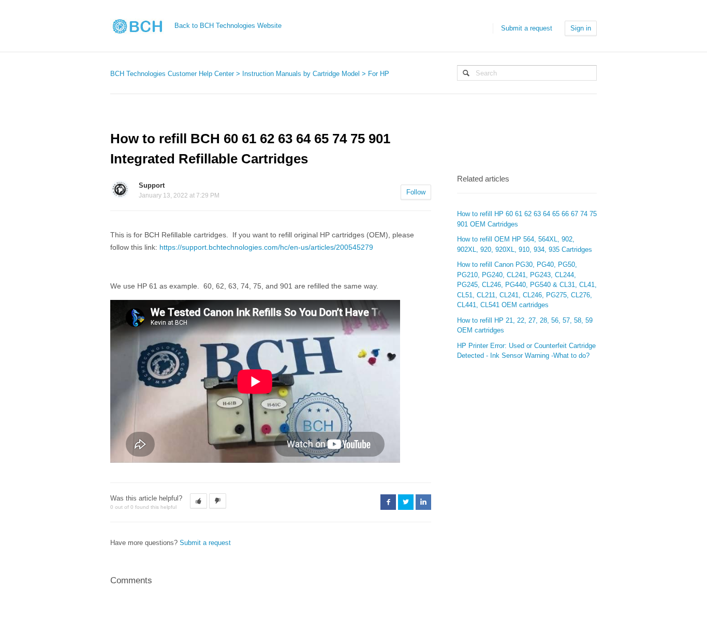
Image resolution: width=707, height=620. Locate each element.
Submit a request (526, 28)
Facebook (388, 502)
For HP (378, 74)
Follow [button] (415, 192)
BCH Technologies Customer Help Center (172, 74)
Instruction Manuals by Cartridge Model (301, 74)
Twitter (406, 502)
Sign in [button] (580, 28)
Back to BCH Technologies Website (228, 25)
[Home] (141, 26)
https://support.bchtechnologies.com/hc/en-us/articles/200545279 (266, 247)
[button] (198, 501)
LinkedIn (423, 502)
